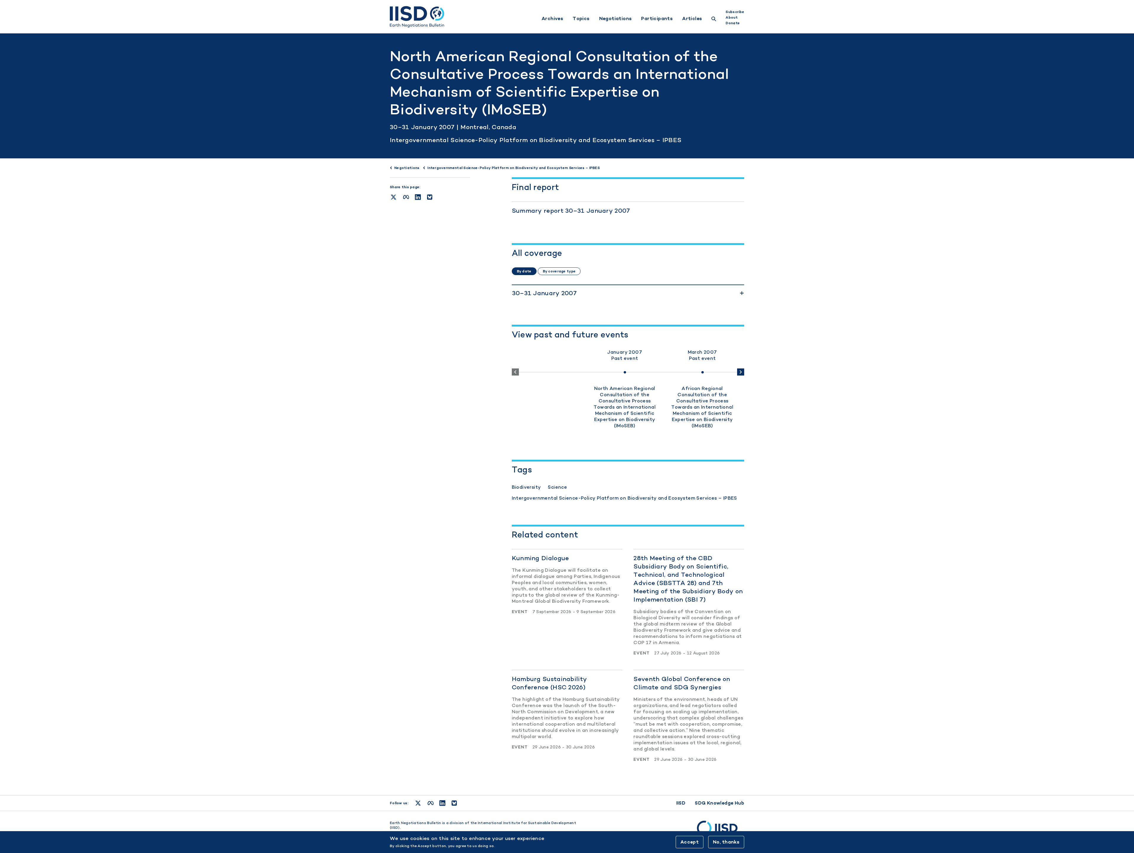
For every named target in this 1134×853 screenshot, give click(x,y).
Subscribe (735, 11)
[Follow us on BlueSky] (454, 803)
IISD (681, 803)
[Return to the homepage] (417, 17)
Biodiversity (526, 487)
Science (557, 487)
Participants (657, 19)
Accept (689, 842)
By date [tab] (524, 271)
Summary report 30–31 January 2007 (571, 211)
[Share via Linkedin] (418, 197)
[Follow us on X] (418, 803)
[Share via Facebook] (406, 197)
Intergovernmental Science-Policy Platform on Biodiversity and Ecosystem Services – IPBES (535, 140)
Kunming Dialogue (540, 558)
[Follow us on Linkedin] (442, 803)
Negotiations (615, 19)
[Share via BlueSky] (430, 197)
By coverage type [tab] (559, 271)
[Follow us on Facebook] (431, 803)
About (731, 17)
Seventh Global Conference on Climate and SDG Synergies (681, 683)
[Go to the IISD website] (720, 830)
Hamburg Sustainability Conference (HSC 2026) (549, 683)
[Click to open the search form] (714, 19)
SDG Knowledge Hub (719, 803)
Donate (733, 23)
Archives (552, 19)
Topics (581, 19)
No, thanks (726, 842)
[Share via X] (393, 197)
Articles (692, 19)
